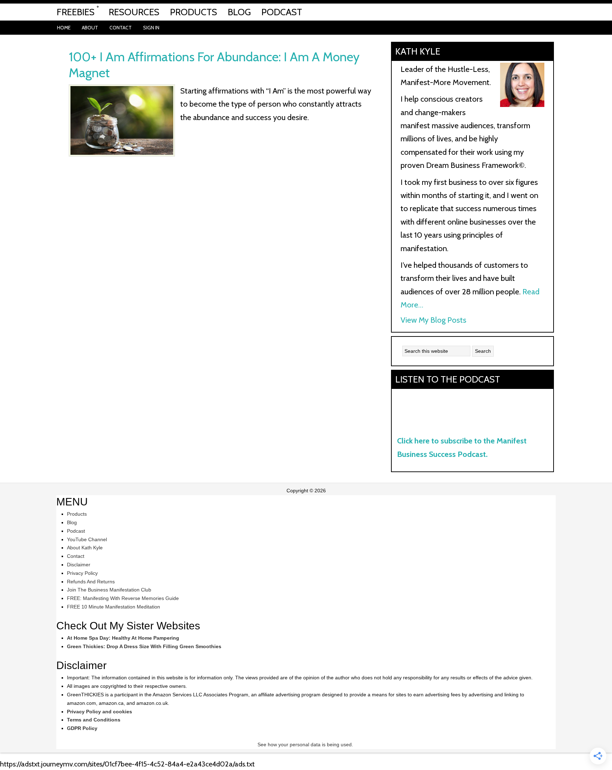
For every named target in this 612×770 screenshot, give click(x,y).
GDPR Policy (82, 728)
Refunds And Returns (91, 581)
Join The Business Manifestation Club (109, 590)
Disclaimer (78, 564)
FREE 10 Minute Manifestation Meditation (113, 607)
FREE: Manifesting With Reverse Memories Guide (123, 598)
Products (77, 514)
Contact (75, 556)
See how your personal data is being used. (306, 744)
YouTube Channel (87, 539)
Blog (72, 522)
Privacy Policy (82, 573)
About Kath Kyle (85, 547)
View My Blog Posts (433, 320)
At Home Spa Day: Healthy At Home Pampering (123, 638)
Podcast (76, 531)
